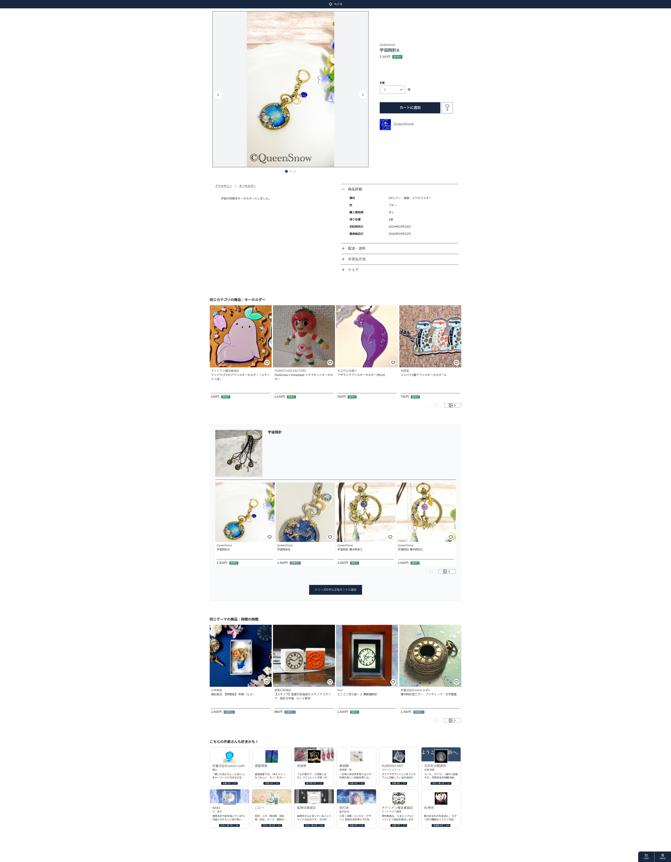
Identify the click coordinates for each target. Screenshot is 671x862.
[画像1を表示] (286, 171)
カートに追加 (410, 107)
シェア (353, 269)
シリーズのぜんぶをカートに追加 (335, 590)
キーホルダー (247, 186)
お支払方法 (357, 259)
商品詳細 (355, 189)
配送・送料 (357, 248)
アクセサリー (223, 186)
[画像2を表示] (290, 171)
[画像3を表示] (294, 171)
